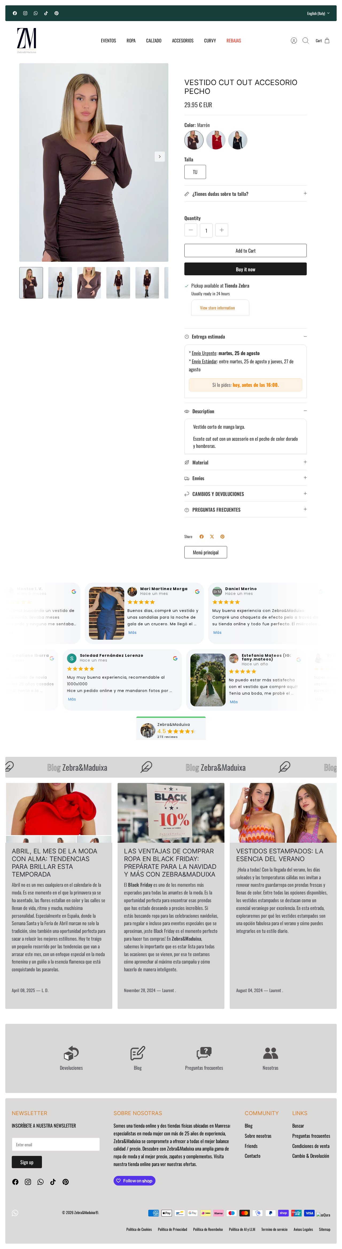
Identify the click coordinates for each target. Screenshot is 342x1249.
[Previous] (108, 13)
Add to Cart (246, 250)
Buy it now (245, 269)
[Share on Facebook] (201, 536)
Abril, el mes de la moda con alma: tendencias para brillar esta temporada (54, 862)
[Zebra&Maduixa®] (26, 40)
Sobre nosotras (258, 1135)
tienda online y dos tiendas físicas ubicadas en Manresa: (182, 1125)
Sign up (26, 1162)
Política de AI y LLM (242, 1229)
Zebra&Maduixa (68, 767)
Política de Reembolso (208, 1229)
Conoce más (171, 15)
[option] (93, 162)
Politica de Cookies (139, 1229)
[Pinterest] (56, 13)
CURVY (210, 40)
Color (197, 125)
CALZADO (153, 40)
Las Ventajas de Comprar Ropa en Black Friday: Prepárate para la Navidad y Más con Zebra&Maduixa (170, 862)
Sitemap (324, 1229)
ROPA (131, 40)
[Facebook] (15, 13)
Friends (251, 1145)
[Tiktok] (46, 13)
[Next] (234, 13)
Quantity (192, 218)
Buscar (298, 1125)
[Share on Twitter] (212, 536)
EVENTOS (108, 40)
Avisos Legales (303, 1229)
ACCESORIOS (182, 40)
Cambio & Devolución (310, 1155)
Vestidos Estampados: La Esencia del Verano (279, 855)
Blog (248, 1125)
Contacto (253, 1155)
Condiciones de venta (310, 1145)
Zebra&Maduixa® (86, 1212)
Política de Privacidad (172, 1229)
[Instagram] (25, 13)
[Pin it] (222, 536)
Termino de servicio (274, 1229)
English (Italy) (316, 13)
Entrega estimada (208, 336)
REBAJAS (234, 40)
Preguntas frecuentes (311, 1135)
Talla (188, 159)
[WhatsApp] (35, 13)
